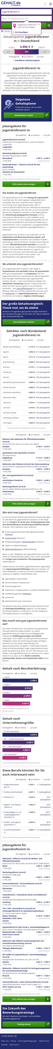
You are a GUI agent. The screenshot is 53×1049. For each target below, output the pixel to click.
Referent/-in (9, 797)
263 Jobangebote (43, 412)
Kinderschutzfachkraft (13, 792)
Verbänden (10, 293)
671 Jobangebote (43, 352)
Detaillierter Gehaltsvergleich (27, 60)
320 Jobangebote (43, 407)
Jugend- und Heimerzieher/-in (12, 805)
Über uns (5, 1041)
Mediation (27, 594)
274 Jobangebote (43, 357)
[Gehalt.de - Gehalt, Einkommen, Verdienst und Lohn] (10, 4)
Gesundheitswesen (24, 288)
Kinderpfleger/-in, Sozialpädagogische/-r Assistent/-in (13, 814)
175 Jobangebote (43, 372)
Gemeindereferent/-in (14, 549)
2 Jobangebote (45, 784)
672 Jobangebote (43, 392)
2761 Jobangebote (45, 798)
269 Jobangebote (43, 423)
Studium (8, 534)
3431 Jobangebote (45, 805)
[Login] (45, 4)
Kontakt (4, 1044)
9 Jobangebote (45, 792)
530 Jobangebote (43, 377)
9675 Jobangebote (45, 823)
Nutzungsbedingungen (27, 1041)
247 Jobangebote (43, 382)
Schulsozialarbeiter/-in (12, 831)
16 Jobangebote (43, 402)
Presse (13, 1041)
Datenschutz (44, 1041)
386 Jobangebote (43, 418)
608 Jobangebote (43, 362)
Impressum (14, 1044)
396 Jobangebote (43, 397)
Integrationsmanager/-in (11, 785)
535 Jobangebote (43, 387)
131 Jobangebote (44, 830)
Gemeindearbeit (28, 542)
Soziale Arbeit (10, 538)
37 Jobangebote (43, 367)
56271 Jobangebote (45, 813)
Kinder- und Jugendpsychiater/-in (12, 823)
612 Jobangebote (43, 347)
